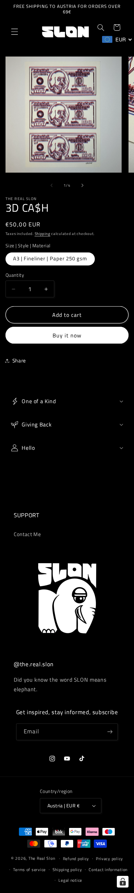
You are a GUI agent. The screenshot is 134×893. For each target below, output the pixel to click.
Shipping (43, 233)
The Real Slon (42, 858)
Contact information (108, 869)
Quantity (14, 275)
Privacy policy (109, 858)
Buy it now (67, 335)
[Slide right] (82, 185)
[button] (14, 32)
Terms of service (29, 869)
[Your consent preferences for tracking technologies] (123, 882)
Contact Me (27, 534)
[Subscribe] (110, 731)
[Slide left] (51, 185)
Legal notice (70, 880)
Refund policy (76, 858)
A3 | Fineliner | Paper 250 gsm (50, 258)
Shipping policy (67, 869)
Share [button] (19, 360)
